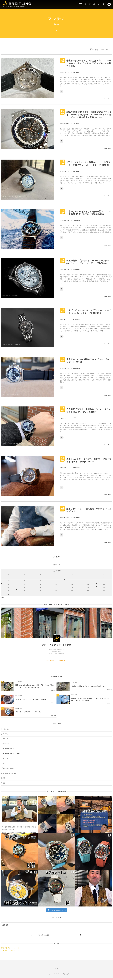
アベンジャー (5, 744)
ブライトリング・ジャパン (10, 948)
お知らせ (4, 778)
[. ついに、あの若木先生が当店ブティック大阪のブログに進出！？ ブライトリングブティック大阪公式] (19, 814)
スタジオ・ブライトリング (10, 950)
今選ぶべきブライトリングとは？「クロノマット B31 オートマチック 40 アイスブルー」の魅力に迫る (88, 63)
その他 (3, 783)
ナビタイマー (65, 124)
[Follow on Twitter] (89, 4)
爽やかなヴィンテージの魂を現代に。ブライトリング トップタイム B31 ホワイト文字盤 (91, 699)
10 (8, 584)
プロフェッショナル (7, 768)
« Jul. (2, 597)
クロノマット (65, 72)
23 (104, 587)
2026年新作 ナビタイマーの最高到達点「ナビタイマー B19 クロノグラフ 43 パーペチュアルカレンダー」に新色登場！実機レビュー (89, 115)
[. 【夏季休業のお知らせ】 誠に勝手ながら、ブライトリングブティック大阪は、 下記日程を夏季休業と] (93, 814)
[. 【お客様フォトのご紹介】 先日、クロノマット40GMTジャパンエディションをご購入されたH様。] (56, 888)
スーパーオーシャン (7, 748)
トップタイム (5, 729)
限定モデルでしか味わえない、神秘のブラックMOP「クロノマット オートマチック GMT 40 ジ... (35, 686)
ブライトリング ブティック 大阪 (56, 645)
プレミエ (4, 763)
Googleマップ (63, 660)
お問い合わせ (50, 660)
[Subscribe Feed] (98, 4)
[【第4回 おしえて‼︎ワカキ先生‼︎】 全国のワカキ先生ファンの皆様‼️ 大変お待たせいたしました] (93, 888)
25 (24, 591)
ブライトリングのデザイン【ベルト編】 (28, 712)
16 (104, 584)
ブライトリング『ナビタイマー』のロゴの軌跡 (30, 699)
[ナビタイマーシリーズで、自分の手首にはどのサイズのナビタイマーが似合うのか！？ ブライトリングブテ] (56, 814)
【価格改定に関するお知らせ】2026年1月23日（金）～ (89, 686)
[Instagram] (94, 4)
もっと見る (56, 557)
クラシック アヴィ (7, 758)
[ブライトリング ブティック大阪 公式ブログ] (17, 3)
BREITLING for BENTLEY (9, 773)
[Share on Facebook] (85, 4)
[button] (109, 4)
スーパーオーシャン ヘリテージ (11, 753)
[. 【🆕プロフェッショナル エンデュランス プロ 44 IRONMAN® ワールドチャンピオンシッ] (56, 851)
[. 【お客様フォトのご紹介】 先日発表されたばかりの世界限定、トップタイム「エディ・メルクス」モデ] (19, 888)
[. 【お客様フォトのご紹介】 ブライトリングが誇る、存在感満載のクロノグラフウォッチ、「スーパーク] (19, 851)
